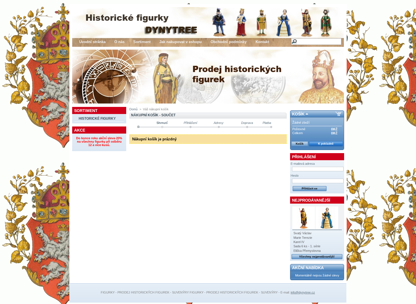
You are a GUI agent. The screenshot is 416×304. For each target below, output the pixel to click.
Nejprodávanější (311, 200)
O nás (119, 42)
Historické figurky (97, 119)
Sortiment (142, 42)
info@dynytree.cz (303, 292)
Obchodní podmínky (228, 42)
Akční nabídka (308, 267)
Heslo (295, 175)
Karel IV (298, 242)
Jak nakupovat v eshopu (180, 42)
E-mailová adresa (303, 163)
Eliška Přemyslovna (307, 250)
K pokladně (326, 143)
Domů (133, 109)
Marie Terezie (302, 237)
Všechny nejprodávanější (316, 256)
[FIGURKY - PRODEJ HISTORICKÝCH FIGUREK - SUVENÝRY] (126, 32)
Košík (298, 114)
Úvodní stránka (92, 42)
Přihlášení (304, 157)
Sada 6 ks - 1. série (306, 246)
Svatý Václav (302, 233)
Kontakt (262, 42)
